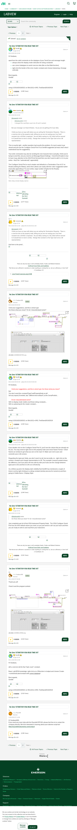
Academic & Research (9, 779)
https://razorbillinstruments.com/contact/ (22, 726)
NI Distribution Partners (9, 789)
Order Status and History (23, 789)
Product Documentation (17, 806)
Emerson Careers (28, 798)
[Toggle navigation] (11, 3)
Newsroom (37, 798)
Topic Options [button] (12, 27)
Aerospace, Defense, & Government (26, 779)
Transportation (18, 782)
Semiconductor (8, 782)
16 (14, 496)
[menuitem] (68, 4)
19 (14, 697)
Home (6, 9)
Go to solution (21, 39)
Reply (65, 91)
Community (13, 9)
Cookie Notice (20, 816)
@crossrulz (15, 118)
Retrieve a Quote (36, 789)
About (19, 798)
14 (14, 365)
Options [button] (65, 49)
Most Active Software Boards (43, 9)
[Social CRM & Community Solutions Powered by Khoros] (44, 755)
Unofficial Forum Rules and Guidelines (38, 266)
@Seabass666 (19, 121)
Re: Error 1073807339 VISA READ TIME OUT (23, 46)
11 (14, 95)
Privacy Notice (9, 816)
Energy (47, 779)
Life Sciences (67, 779)
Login (65, 14)
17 (14, 559)
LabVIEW (57, 9)
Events (58, 798)
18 (14, 643)
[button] (10, 92)
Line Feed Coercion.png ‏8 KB (22, 274)
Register (57, 14)
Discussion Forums (25, 9)
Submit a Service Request (55, 806)
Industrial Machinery (56, 779)
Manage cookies (23, 826)
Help (71, 14)
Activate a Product (42, 806)
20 (14, 737)
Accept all (32, 827)
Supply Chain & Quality (48, 798)
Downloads (6, 806)
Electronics (40, 779)
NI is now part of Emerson (9, 798)
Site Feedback (68, 806)
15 (14, 428)
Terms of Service (47, 789)
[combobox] (40, 21)
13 (14, 285)
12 (14, 206)
